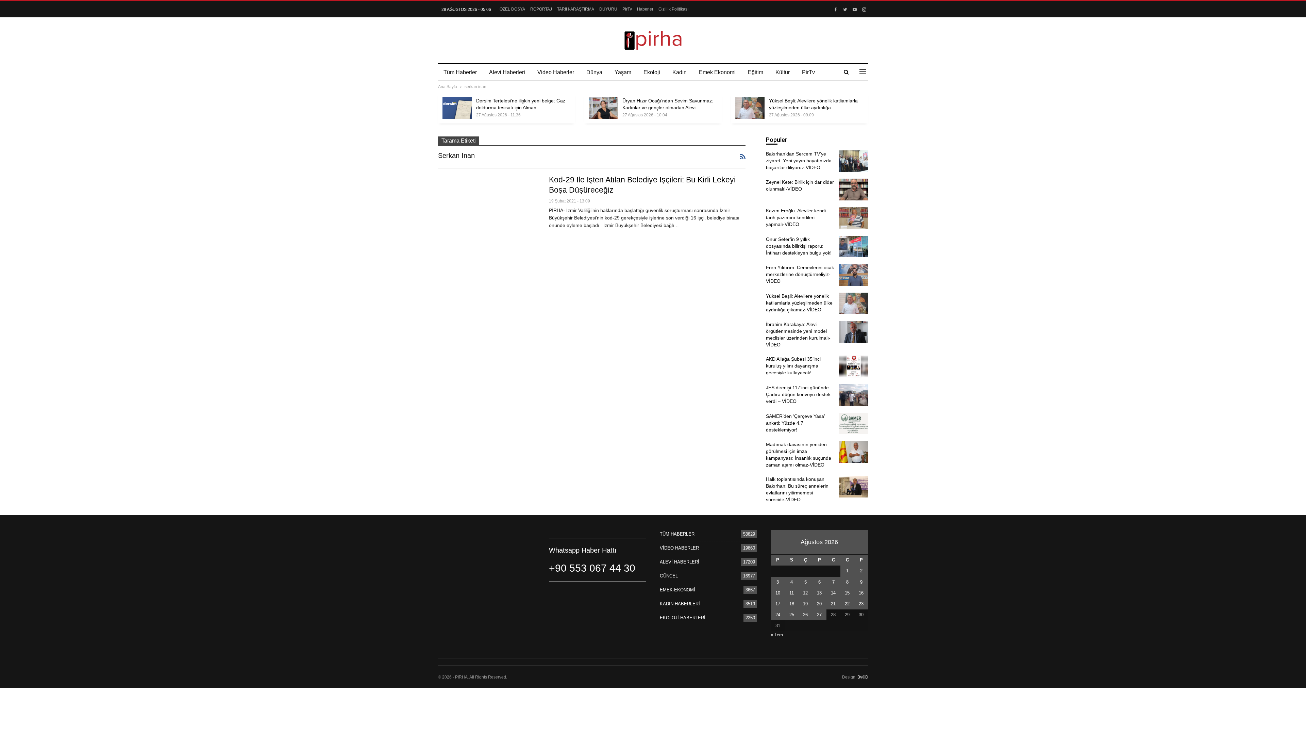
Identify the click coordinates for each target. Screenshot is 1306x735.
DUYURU (608, 9)
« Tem (777, 634)
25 (791, 614)
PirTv (627, 9)
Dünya (594, 72)
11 (791, 592)
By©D (862, 677)
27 (819, 614)
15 (847, 592)
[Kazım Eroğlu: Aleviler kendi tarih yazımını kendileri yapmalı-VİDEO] (853, 218)
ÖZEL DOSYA (512, 9)
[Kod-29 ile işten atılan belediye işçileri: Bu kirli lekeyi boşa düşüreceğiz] (489, 207)
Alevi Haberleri (507, 72)
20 (819, 603)
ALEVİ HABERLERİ (679, 562)
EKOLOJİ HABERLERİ (682, 617)
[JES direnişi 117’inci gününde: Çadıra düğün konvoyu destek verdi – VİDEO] (853, 395)
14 (833, 592)
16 (861, 592)
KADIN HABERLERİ (680, 603)
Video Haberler (555, 72)
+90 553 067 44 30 (592, 568)
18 (791, 603)
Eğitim (755, 72)
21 (833, 603)
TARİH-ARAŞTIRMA (575, 9)
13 (819, 592)
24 (777, 614)
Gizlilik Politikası (673, 9)
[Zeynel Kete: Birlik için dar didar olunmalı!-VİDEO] (853, 189)
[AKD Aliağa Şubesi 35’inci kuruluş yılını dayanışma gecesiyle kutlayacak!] (853, 366)
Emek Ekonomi (717, 72)
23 (861, 603)
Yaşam (623, 72)
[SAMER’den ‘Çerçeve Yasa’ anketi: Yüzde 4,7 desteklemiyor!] (853, 424)
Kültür (782, 72)
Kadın (679, 72)
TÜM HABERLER (677, 534)
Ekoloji (651, 72)
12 (805, 592)
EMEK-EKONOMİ (677, 589)
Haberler (645, 9)
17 (777, 603)
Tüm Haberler (460, 72)
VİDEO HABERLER (679, 548)
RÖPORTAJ (541, 9)
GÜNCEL (669, 575)
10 (777, 592)
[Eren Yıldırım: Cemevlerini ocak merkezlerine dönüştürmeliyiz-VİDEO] (853, 275)
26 (805, 614)
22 (847, 603)
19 (805, 603)
